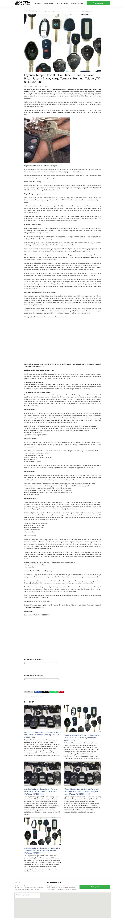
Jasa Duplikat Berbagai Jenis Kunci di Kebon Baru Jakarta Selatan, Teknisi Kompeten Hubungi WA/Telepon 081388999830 (42, 850)
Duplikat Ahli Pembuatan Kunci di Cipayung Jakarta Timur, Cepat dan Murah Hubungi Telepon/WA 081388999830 (82, 737)
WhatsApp (54, 691)
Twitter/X (46, 691)
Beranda (26, 10)
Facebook (38, 691)
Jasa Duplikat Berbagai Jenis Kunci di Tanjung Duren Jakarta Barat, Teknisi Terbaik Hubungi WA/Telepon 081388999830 (40, 791)
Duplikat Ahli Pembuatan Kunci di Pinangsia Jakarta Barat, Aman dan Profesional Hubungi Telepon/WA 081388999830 (42, 734)
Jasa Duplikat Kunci (36, 10)
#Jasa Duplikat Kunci (36, 696)
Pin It (61, 691)
